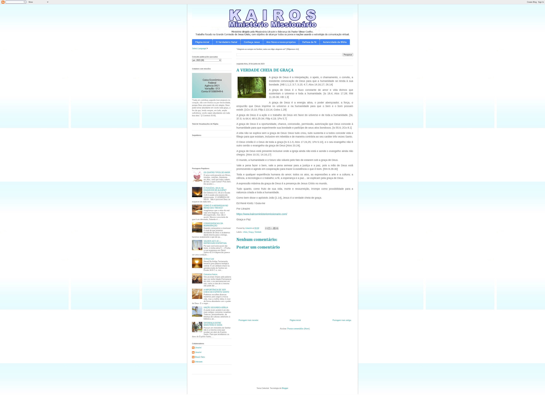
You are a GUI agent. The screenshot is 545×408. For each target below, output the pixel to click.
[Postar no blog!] (269, 228)
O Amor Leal (209, 259)
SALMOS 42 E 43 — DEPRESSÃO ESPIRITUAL (215, 242)
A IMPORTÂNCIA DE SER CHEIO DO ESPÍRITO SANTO (216, 291)
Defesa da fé (309, 42)
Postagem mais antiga (342, 320)
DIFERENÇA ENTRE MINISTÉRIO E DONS (213, 324)
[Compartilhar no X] (271, 228)
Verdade (258, 232)
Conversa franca (210, 274)
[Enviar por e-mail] (266, 228)
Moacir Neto (200, 357)
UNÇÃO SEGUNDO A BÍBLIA (216, 307)
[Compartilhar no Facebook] (274, 228)
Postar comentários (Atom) (298, 329)
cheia (245, 232)
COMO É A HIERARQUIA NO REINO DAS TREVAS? (216, 207)
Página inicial (202, 42)
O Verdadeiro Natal (226, 42)
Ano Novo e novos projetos (281, 42)
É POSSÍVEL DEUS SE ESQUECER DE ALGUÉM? (215, 189)
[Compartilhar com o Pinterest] (277, 228)
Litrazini (198, 348)
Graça (251, 232)
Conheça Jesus (252, 42)
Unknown (198, 362)
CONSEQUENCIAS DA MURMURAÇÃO (213, 224)
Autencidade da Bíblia (335, 42)
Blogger (285, 388)
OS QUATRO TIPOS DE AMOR (217, 172)
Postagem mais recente (248, 320)
